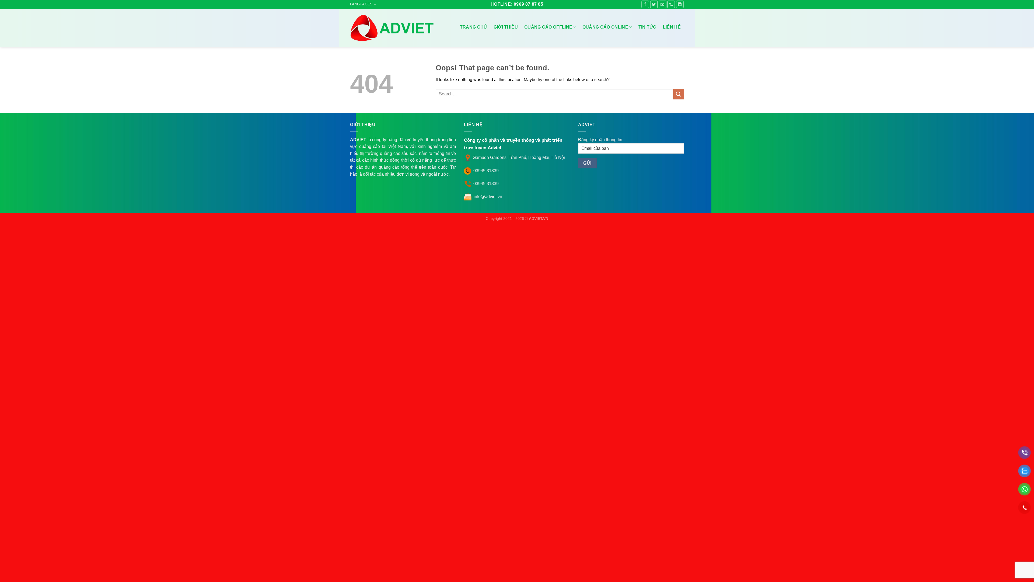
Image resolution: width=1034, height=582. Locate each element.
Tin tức (647, 27)
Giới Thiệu (506, 27)
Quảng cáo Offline (548, 27)
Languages (361, 4)
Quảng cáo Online (605, 27)
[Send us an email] (662, 4)
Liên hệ (672, 27)
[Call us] (671, 4)
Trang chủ (473, 27)
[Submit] (678, 94)
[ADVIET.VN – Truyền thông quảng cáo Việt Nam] (393, 28)
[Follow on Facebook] (645, 4)
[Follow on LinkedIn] (680, 4)
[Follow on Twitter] (654, 4)
